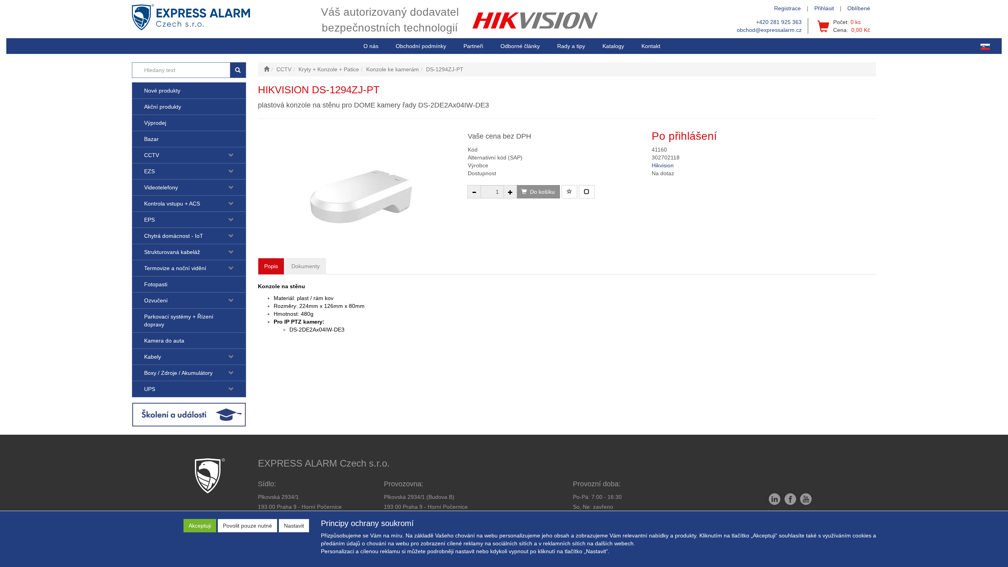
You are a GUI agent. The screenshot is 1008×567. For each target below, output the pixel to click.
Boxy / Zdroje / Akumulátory (178, 373)
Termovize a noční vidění (175, 268)
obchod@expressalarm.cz (769, 30)
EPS (149, 220)
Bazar (151, 139)
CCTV (151, 155)
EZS (149, 171)
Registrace (787, 8)
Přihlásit (824, 8)
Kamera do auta (164, 340)
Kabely (152, 357)
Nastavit (294, 526)
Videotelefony (161, 187)
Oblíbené (858, 8)
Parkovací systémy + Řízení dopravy (178, 320)
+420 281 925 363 (779, 22)
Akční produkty (162, 107)
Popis (271, 266)
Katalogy (613, 46)
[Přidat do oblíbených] (569, 191)
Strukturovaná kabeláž (172, 252)
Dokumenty (305, 266)
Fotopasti (155, 284)
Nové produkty (162, 90)
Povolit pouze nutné (247, 526)
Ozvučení (156, 300)
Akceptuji (200, 526)
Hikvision (663, 165)
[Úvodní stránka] (266, 69)
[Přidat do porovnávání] (587, 191)
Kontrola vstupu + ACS (172, 203)
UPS (149, 389)
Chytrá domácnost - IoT (173, 236)
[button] (571, 46)
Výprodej (155, 123)
